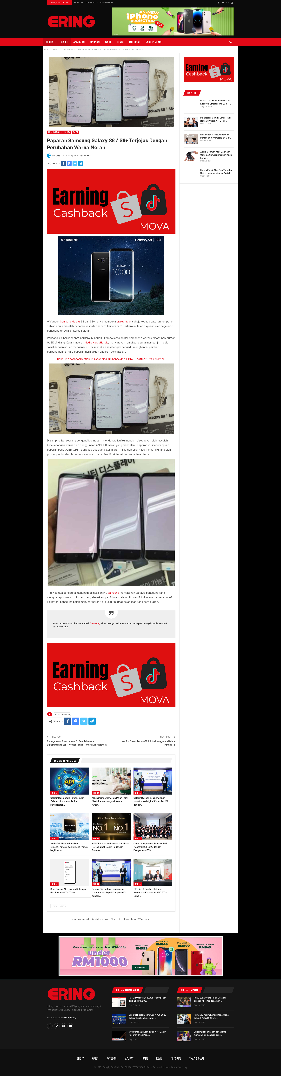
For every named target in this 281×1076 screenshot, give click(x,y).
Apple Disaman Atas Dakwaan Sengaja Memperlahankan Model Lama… (216, 154)
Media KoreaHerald (96, 342)
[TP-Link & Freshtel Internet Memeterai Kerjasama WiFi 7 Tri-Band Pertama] (153, 872)
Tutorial (134, 42)
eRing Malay (69, 1017)
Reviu (120, 42)
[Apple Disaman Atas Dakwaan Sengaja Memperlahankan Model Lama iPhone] (191, 156)
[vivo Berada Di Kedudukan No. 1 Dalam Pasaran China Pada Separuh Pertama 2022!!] (119, 1036)
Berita (50, 42)
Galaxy (76, 321)
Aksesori (79, 42)
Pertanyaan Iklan (89, 2)
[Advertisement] (208, 236)
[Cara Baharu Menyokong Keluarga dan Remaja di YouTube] (69, 872)
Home (76, 2)
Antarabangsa (55, 132)
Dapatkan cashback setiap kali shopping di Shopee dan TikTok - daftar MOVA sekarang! (111, 359)
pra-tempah (124, 321)
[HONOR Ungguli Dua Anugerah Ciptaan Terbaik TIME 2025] (119, 1002)
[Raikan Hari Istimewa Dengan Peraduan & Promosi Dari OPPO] (191, 139)
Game (108, 42)
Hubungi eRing (106, 2)
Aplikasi (95, 42)
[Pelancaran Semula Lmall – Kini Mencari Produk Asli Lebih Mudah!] (191, 122)
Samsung (66, 321)
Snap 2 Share (154, 42)
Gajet (64, 42)
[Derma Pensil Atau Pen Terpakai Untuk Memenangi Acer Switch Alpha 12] (191, 174)
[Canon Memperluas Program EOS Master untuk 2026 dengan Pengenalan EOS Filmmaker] (153, 826)
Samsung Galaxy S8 (62, 714)
